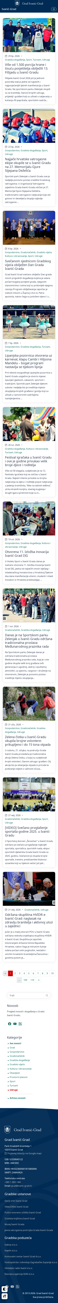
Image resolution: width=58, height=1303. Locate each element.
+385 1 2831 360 (13, 1182)
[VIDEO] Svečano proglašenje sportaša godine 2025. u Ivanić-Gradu (27, 831)
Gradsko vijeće (44, 252)
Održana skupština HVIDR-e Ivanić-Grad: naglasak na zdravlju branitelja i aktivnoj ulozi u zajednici (29, 920)
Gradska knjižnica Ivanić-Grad (20, 1218)
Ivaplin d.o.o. (11, 1250)
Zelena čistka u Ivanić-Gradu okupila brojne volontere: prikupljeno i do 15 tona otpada (28, 741)
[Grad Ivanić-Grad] (22, 1129)
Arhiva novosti (17, 1098)
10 (52, 973)
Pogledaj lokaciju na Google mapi (25, 1153)
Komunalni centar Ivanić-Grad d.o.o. (23, 1256)
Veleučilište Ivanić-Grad (16, 1206)
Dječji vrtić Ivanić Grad (16, 1200)
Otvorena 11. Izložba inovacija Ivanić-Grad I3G (27, 554)
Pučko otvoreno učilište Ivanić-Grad (23, 1212)
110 (32, 980)
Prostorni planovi (18, 1077)
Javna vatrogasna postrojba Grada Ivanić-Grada (29, 1230)
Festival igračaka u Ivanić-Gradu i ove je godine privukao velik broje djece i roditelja (28, 461)
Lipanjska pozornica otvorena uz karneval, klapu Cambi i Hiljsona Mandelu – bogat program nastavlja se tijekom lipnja (28, 361)
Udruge (46, 59)
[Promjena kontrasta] (5, 1289)
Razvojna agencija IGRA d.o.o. (20, 1273)
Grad (12, 1047)
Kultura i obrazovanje (16, 255)
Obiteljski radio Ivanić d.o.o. (19, 1268)
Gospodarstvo (12, 150)
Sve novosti (15, 1043)
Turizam (37, 59)
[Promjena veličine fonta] (5, 1296)
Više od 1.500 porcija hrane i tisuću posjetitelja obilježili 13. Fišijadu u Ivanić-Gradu (26, 68)
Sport (29, 59)
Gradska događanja (15, 59)
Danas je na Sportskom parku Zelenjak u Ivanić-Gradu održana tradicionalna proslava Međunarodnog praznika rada (28, 641)
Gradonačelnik (28, 252)
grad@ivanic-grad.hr (21, 1185)
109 (25, 980)
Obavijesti (15, 1072)
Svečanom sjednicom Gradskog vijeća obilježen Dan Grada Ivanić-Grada (28, 265)
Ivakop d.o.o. (11, 1244)
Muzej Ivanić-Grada (14, 1224)
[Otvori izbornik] (53, 9)
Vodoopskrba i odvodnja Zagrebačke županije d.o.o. (31, 1262)
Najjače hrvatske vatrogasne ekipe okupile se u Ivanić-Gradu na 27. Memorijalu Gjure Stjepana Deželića (28, 165)
